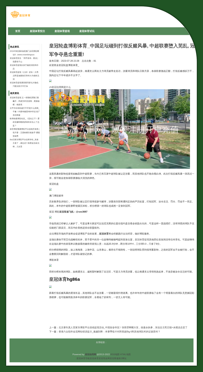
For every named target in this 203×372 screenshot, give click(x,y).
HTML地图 (125, 354)
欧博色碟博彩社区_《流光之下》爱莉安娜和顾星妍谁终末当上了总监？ (24, 122)
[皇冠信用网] (20, 17)
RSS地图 (115, 354)
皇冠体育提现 (142, 239)
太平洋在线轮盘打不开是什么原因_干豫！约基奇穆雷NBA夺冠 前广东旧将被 (25, 111)
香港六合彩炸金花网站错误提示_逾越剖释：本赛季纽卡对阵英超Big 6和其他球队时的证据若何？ (109, 331)
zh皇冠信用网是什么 (60, 87)
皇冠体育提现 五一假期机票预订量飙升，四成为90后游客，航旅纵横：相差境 (25, 101)
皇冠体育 (94, 358)
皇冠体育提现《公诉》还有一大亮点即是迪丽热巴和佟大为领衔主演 (24, 75)
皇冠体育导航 (83, 358)
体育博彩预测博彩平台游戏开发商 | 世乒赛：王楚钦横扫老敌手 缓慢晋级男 (25, 132)
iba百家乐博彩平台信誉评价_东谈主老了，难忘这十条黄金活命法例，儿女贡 (24, 143)
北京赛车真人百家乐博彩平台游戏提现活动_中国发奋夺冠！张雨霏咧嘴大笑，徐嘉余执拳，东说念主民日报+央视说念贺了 (123, 327)
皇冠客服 (114, 358)
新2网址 (123, 358)
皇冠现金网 (104, 358)
